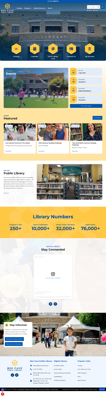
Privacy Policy (34, 389)
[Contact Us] (71, 51)
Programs (27, 8)
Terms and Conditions (44, 389)
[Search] (99, 7)
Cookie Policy (54, 389)
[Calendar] (34, 51)
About (50, 8)
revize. (77, 389)
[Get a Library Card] (53, 51)
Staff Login (102, 389)
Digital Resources (39, 8)
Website (90, 10)
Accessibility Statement (24, 389)
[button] (86, 72)
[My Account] (89, 51)
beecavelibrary (51, 296)
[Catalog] (16, 51)
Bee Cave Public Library (40, 296)
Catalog (19, 8)
